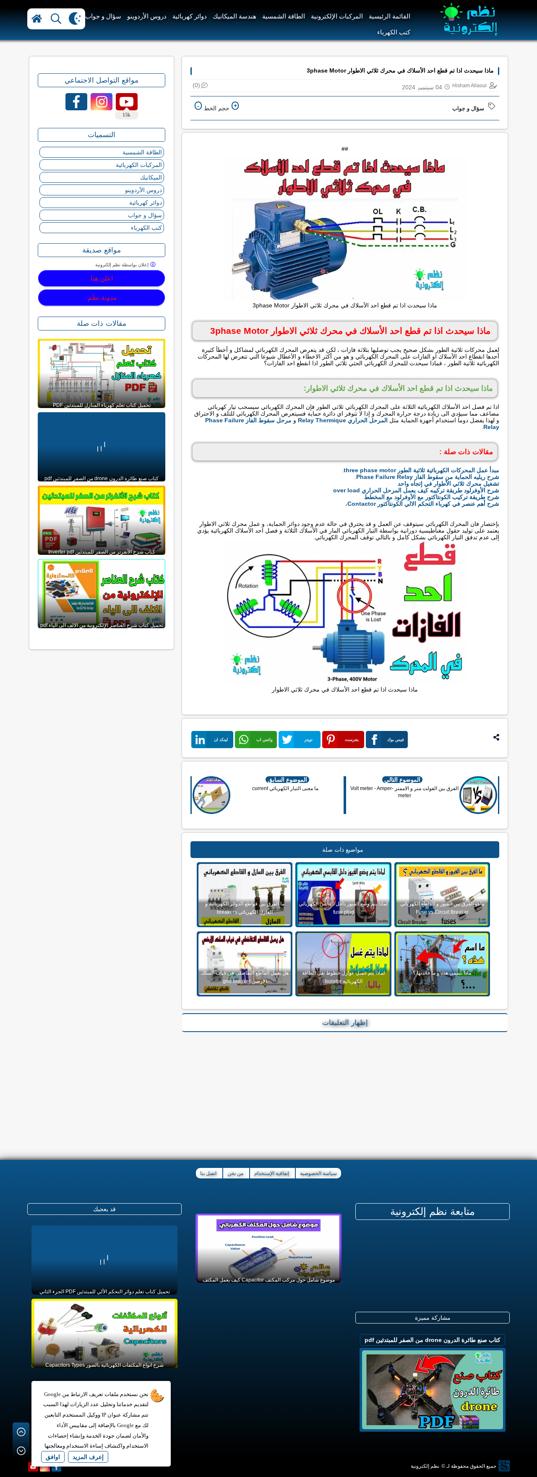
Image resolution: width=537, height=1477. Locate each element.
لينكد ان (221, 739)
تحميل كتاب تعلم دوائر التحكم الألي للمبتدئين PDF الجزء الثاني (104, 1292)
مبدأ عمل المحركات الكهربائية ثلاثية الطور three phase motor (421, 470)
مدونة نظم (101, 297)
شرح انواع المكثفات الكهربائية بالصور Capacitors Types (104, 1365)
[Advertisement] (345, 1093)
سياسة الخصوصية (318, 1173)
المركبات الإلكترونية (337, 16)
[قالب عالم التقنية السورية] (503, 1466)
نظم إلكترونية (425, 1466)
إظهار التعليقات (345, 1023)
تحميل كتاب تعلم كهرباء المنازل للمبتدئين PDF (102, 405)
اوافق (53, 1457)
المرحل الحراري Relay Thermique (343, 420)
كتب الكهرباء (393, 32)
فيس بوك (395, 739)
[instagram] (45, 1466)
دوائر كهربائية (189, 16)
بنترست (352, 739)
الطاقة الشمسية (283, 16)
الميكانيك (151, 177)
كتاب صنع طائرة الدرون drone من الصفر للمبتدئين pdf (101, 478)
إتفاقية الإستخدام (271, 1173)
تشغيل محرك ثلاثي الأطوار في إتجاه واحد (448, 483)
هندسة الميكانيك (234, 16)
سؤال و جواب (103, 16)
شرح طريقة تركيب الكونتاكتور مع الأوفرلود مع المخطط (431, 497)
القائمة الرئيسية (389, 16)
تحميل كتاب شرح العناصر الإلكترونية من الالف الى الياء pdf (101, 625)
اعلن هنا (102, 278)
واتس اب (264, 739)
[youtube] (33, 1466)
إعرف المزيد (88, 1457)
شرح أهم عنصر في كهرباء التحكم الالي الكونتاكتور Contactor (423, 503)
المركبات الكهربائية (139, 164)
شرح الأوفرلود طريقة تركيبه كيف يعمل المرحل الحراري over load (416, 490)
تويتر (308, 739)
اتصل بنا (208, 1173)
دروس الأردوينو (147, 16)
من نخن (235, 1173)
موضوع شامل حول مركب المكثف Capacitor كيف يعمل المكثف (269, 1280)
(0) (196, 85)
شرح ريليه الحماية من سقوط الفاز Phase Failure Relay (427, 476)
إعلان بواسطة (122, 264)
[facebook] (57, 1466)
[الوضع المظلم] (75, 18)
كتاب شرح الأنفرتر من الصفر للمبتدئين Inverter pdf (101, 552)
